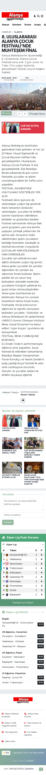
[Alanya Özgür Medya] (15, 16)
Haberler (6, 32)
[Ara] (38, 16)
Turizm (27, 25)
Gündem (16, 25)
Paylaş (8, 113)
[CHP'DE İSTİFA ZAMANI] (12, 421)
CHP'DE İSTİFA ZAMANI (21, 769)
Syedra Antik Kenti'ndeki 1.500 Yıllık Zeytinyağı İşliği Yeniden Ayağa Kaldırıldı (34, 479)
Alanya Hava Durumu (31, 715)
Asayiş (37, 25)
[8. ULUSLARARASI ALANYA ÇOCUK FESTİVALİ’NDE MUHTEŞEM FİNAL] (23, 96)
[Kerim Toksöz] (10, 392)
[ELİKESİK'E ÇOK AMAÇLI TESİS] (12, 443)
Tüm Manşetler (11, 732)
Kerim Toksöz (28, 395)
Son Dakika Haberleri (30, 733)
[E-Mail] (23, 400)
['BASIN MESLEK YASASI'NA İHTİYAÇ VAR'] (34, 421)
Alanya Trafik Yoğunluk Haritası (9, 724)
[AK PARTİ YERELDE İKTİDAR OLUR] (12, 467)
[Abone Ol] (37, 114)
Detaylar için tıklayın (23, 603)
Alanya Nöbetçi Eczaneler (10, 715)
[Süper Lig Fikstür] (42, 612)
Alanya (5, 25)
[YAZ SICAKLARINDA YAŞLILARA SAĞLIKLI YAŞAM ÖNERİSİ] (34, 443)
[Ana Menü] (42, 16)
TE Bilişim (29, 761)
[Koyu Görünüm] (35, 16)
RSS (7, 753)
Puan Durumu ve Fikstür (32, 724)
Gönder (8, 522)
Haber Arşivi (10, 741)
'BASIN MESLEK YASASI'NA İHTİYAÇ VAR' (33, 430)
